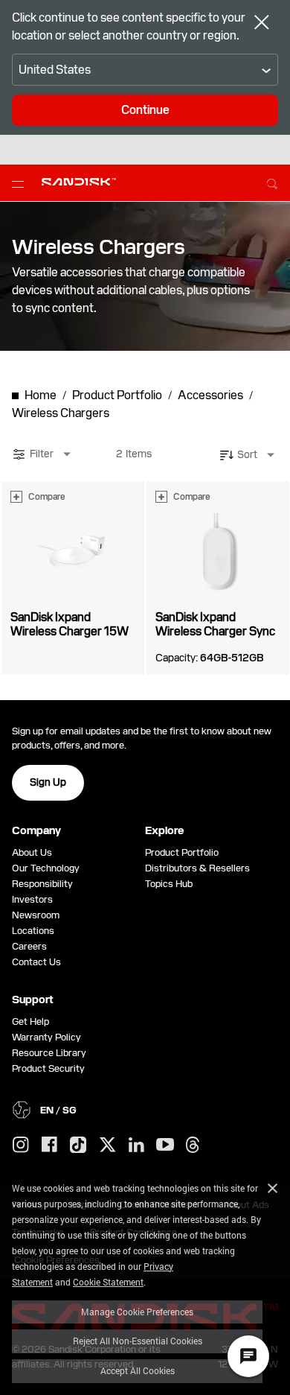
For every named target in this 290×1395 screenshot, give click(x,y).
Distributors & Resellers (197, 868)
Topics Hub (169, 883)
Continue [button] (145, 110)
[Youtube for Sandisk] (165, 1145)
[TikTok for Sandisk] (78, 1145)
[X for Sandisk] (108, 1145)
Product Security (48, 1068)
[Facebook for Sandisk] (49, 1145)
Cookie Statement (108, 1282)
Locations (33, 930)
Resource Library (49, 1052)
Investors (32, 899)
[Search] (272, 182)
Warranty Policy (46, 1037)
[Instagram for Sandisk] (21, 1145)
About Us (32, 852)
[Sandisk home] (79, 182)
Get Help (30, 1021)
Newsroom (35, 915)
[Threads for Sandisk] (192, 1145)
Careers (29, 946)
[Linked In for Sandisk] (136, 1145)
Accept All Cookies (137, 1370)
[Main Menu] (21, 183)
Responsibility (42, 883)
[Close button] (261, 24)
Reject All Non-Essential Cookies (137, 1341)
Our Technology (46, 868)
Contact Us (36, 962)
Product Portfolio (182, 852)
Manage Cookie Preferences (137, 1312)
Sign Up (48, 782)
